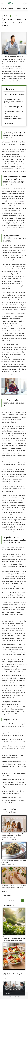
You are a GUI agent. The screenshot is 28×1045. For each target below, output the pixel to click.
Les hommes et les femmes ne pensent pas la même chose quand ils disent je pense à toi (13, 101)
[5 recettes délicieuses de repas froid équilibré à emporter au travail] (14, 956)
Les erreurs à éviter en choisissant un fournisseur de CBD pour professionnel (13, 989)
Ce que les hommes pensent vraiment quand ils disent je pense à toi (13, 118)
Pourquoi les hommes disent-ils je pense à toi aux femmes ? (13, 107)
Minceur (4, 971)
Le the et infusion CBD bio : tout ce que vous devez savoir (13, 861)
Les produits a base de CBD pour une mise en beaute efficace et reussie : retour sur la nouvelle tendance (13, 887)
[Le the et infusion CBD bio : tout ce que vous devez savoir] (14, 850)
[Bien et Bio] (10, 3)
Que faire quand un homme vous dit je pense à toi (13, 112)
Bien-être (4, 840)
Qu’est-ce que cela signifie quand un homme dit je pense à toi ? (14, 95)
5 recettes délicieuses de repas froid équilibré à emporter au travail (12, 974)
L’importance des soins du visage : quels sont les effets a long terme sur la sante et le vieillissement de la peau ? (13, 835)
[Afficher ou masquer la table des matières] (20, 89)
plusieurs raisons (10, 56)
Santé (3, 864)
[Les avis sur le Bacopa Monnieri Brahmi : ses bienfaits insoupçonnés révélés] (14, 921)
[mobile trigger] (2, 3)
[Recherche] (21, 3)
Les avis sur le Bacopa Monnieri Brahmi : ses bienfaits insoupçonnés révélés (14, 939)
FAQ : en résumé (8, 123)
